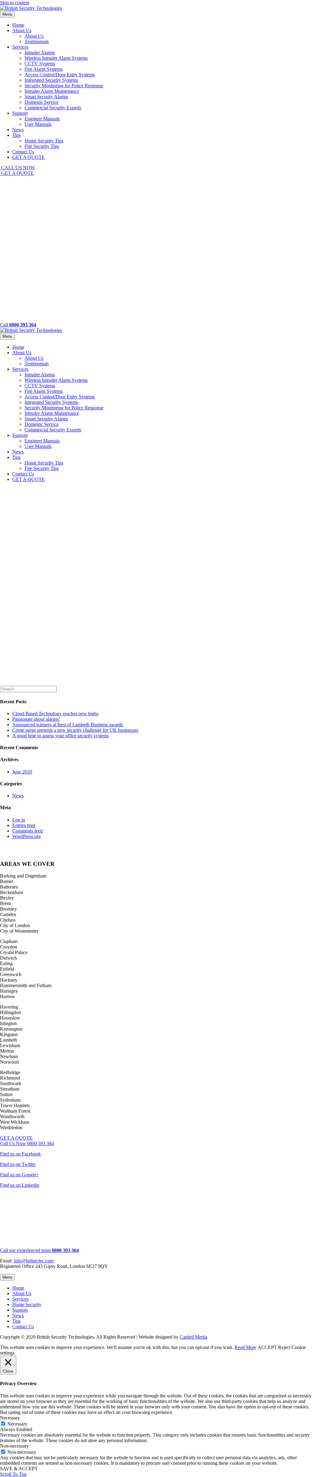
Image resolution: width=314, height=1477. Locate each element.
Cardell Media (193, 1337)
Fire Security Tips (42, 146)
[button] (17, 167)
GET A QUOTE (28, 157)
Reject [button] (284, 1347)
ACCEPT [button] (267, 1347)
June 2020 (22, 771)
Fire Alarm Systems (44, 69)
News (18, 129)
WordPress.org (26, 836)
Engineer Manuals (42, 118)
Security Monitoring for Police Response (64, 85)
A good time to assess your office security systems (60, 735)
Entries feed (23, 825)
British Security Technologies (57, 514)
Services (20, 47)
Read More (245, 1347)
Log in (18, 819)
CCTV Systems (40, 63)
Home (18, 25)
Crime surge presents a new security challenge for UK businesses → (66, 852)
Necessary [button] (10, 1417)
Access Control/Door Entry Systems (60, 74)
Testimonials (37, 41)
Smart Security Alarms (46, 96)
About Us (21, 30)
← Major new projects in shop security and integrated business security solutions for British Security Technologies (110, 846)
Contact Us (23, 151)
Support (20, 113)
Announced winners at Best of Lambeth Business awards (67, 724)
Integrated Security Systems (51, 80)
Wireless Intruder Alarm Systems (56, 58)
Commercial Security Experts (53, 107)
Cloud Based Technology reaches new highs (55, 713)
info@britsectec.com (34, 1260)
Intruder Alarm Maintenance (52, 91)
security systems (27, 659)
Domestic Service (42, 102)
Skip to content (14, 2)
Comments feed (27, 830)
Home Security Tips (44, 140)
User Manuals (38, 124)
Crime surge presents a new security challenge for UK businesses (75, 730)
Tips (16, 135)
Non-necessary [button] (14, 1446)
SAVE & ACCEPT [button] (19, 1468)
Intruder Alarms (40, 52)
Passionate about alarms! (36, 719)
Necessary (17, 1423)
